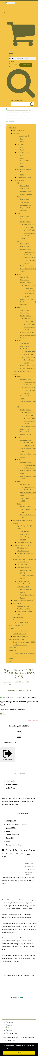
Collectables (16, 620)
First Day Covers (25, 222)
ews (8, 841)
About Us (12, 628)
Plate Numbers (12, 784)
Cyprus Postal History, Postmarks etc (24, 559)
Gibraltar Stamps (18, 617)
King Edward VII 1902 (23, 144)
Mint (21, 139)
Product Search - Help (19, 634)
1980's (19, 213)
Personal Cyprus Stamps (24, 542)
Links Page (10, 788)
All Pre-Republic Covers (24, 177)
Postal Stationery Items (24, 567)
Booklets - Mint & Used (27, 266)
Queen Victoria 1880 (23, 136)
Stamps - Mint (24, 186)
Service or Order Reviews (21, 636)
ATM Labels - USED (23, 551)
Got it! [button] (19, 1052)
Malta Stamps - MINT (23, 606)
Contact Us (12, 647)
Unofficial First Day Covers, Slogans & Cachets (29, 232)
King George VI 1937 (23, 161)
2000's (19, 274)
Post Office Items (22, 564)
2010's (19, 307)
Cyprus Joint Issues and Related (23, 600)
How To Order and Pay (16, 625)
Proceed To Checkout (24, 690)
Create (14, 1040)
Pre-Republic (17, 133)
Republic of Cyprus (18, 180)
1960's (19, 183)
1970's (19, 197)
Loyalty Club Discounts (20, 631)
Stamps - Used (24, 188)
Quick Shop (12, 650)
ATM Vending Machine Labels (22, 545)
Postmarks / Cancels (23, 581)
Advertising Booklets (23, 562)
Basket (14, 65)
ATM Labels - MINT (22, 548)
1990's (19, 241)
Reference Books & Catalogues (26, 584)
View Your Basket (12, 690)
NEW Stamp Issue (18, 130)
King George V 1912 (23, 152)
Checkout (26, 65)
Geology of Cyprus (22, 622)
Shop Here (12, 127)
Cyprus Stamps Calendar (17, 639)
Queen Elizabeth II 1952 (24, 169)
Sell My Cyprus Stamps (20, 645)
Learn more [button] (28, 1048)
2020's (19, 340)
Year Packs (23, 210)
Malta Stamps (17, 603)
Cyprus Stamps (7, 682)
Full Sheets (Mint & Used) (28, 269)
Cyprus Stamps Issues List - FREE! (24, 642)
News (11, 658)
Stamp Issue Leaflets (23, 586)
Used (22, 141)
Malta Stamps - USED (23, 609)
